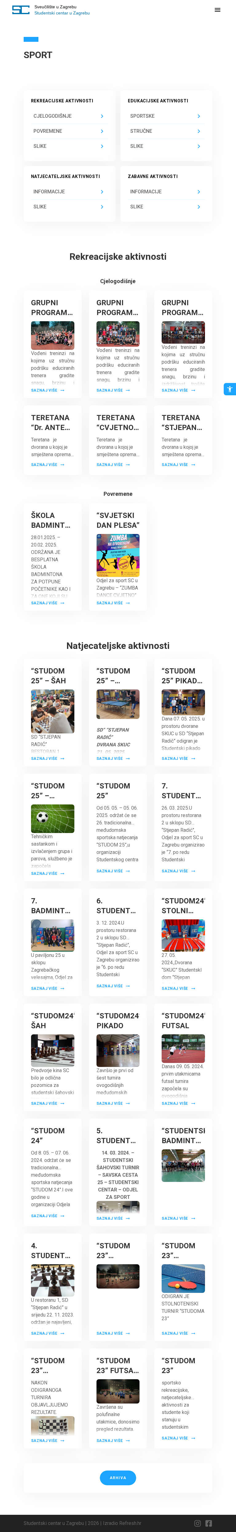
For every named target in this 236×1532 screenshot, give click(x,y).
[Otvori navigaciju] (217, 10)
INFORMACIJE (49, 192)
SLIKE (39, 146)
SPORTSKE (142, 116)
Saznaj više (44, 390)
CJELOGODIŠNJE (52, 116)
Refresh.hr (130, 1523)
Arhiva (118, 1478)
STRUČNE (141, 131)
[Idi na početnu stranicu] (21, 9)
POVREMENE (47, 131)
